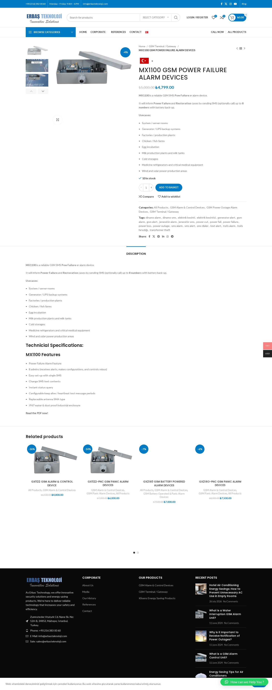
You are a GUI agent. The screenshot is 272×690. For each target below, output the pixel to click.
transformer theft (160, 229)
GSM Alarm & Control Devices (187, 207)
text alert (215, 225)
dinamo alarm (153, 217)
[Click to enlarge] (57, 120)
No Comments (230, 601)
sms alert (189, 225)
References (89, 604)
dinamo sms (169, 217)
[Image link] (44, 581)
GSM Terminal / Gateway (163, 46)
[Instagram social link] (230, 3)
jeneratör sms (186, 221)
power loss (145, 225)
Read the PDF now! (37, 413)
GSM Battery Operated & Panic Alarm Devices (164, 495)
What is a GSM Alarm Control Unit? (223, 655)
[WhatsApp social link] (167, 236)
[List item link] (51, 631)
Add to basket (169, 187)
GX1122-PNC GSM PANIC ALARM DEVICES (108, 483)
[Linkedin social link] (163, 236)
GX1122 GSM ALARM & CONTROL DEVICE (52, 483)
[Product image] (52, 461)
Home (142, 46)
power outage (161, 225)
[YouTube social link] (235, 3)
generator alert (226, 217)
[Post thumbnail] (200, 593)
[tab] (136, 252)
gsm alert (152, 221)
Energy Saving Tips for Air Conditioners (226, 673)
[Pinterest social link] (158, 236)
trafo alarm (229, 225)
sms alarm (177, 225)
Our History (89, 598)
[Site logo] (44, 17)
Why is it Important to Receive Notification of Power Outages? (224, 635)
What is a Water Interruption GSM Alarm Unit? (225, 614)
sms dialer (202, 225)
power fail (215, 221)
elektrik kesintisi (206, 217)
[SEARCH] (176, 17)
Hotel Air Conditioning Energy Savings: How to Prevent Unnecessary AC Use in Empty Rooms (225, 590)
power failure (230, 221)
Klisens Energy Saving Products (157, 598)
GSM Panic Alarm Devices (101, 493)
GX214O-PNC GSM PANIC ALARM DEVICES (220, 483)
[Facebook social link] (222, 3)
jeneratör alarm (168, 221)
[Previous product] (237, 48)
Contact (87, 610)
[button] (244, 682)
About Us (87, 585)
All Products (161, 207)
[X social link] (226, 3)
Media (85, 591)
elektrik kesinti (186, 217)
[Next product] (244, 48)
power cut (202, 221)
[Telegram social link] (172, 236)
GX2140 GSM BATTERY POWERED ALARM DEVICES (164, 483)
